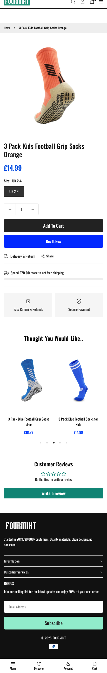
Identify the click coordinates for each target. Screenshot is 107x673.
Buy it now (53, 241)
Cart (94, 668)
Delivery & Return (22, 256)
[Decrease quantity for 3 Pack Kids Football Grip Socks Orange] (10, 209)
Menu (13, 668)
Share (50, 255)
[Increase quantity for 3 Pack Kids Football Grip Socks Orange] (32, 209)
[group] (53, 86)
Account (68, 668)
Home (7, 28)
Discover (39, 668)
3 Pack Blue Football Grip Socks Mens (28, 421)
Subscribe (54, 623)
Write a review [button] (54, 493)
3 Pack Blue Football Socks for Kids (78, 421)
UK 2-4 (14, 191)
